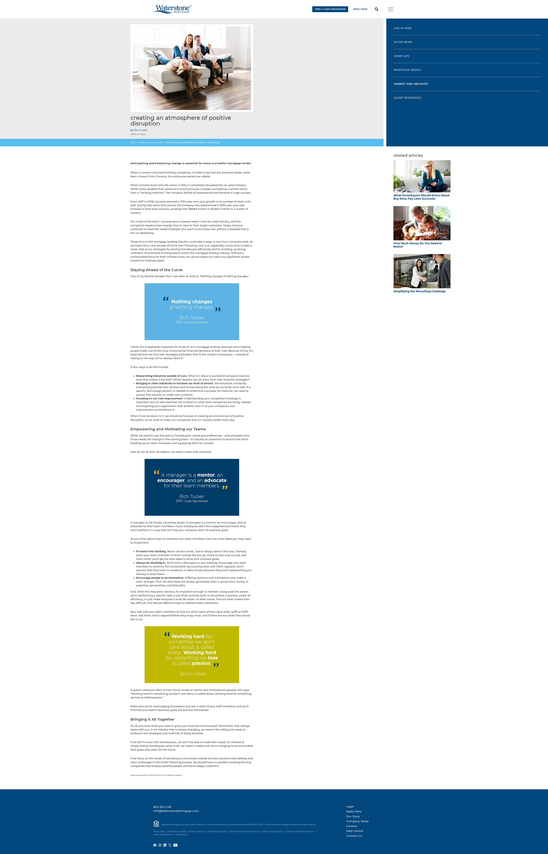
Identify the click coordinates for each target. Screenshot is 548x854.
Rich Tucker (141, 130)
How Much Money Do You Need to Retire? (417, 245)
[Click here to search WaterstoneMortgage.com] (376, 9)
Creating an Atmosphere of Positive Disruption (193, 143)
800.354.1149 (162, 806)
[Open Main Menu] (390, 9)
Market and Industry (151, 143)
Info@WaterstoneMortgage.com (176, 810)
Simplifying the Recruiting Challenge (419, 291)
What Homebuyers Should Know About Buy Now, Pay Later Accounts (421, 197)
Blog (133, 143)
